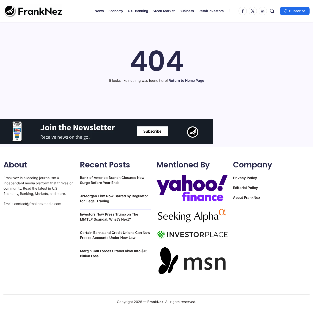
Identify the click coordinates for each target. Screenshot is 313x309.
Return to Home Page (186, 80)
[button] (272, 11)
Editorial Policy (245, 188)
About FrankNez (246, 197)
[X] (253, 11)
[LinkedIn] (263, 11)
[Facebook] (243, 11)
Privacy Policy (245, 178)
